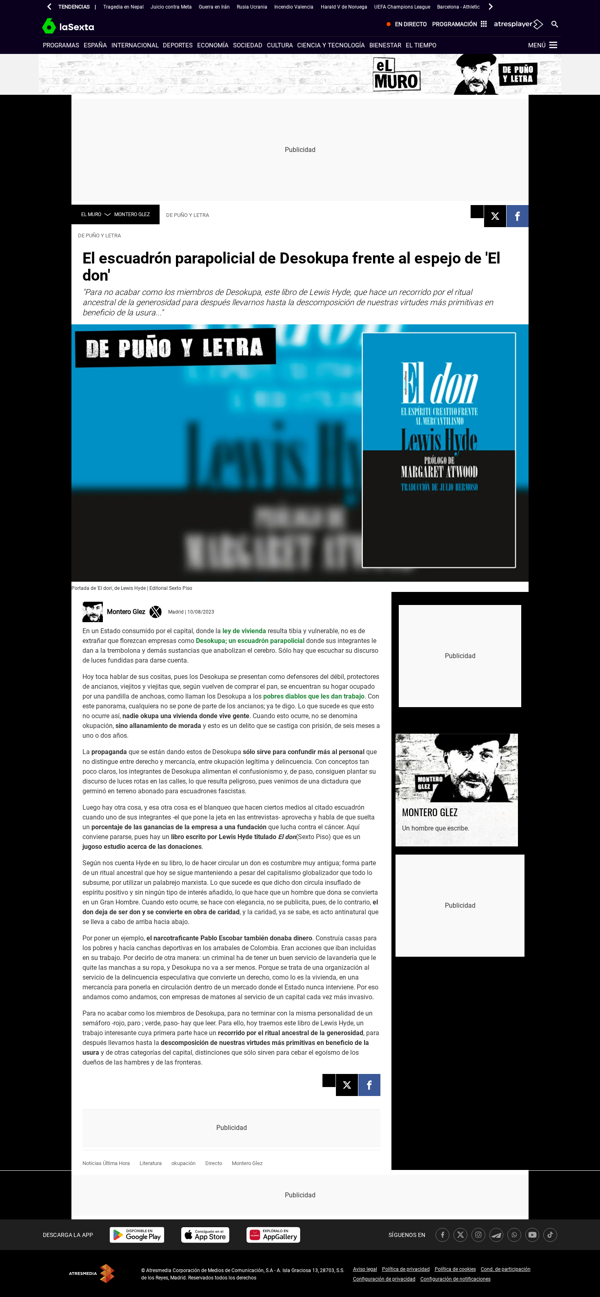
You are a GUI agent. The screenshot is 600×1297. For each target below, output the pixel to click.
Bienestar (385, 45)
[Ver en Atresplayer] (518, 24)
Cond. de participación (506, 1269)
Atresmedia (91, 1273)
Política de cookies (455, 1269)
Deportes (178, 45)
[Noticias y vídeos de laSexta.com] (82, 24)
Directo (213, 1163)
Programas (61, 45)
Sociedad (247, 45)
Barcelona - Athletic (458, 7)
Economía (213, 45)
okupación (183, 1163)
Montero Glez (132, 214)
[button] (49, 6)
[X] (495, 216)
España (95, 45)
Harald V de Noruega (344, 7)
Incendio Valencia (293, 7)
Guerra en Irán (214, 7)
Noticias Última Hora (106, 1163)
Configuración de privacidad (384, 1279)
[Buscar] (554, 24)
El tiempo (421, 45)
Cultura (280, 45)
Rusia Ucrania (252, 7)
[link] (136, 1235)
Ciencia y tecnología (331, 45)
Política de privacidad (406, 1269)
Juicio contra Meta (171, 7)
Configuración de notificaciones (455, 1279)
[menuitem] (405, 24)
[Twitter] (155, 611)
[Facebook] (518, 216)
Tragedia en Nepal (123, 7)
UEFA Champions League (402, 7)
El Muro (91, 214)
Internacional (135, 45)
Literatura (151, 1163)
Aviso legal (365, 1269)
